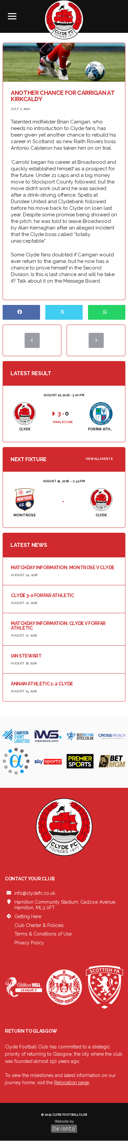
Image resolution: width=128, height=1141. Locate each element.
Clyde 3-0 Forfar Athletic (42, 595)
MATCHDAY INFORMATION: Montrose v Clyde (63, 567)
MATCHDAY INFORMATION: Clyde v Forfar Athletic (58, 626)
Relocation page (71, 1082)
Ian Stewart (26, 655)
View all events (99, 459)
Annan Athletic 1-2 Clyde (42, 683)
